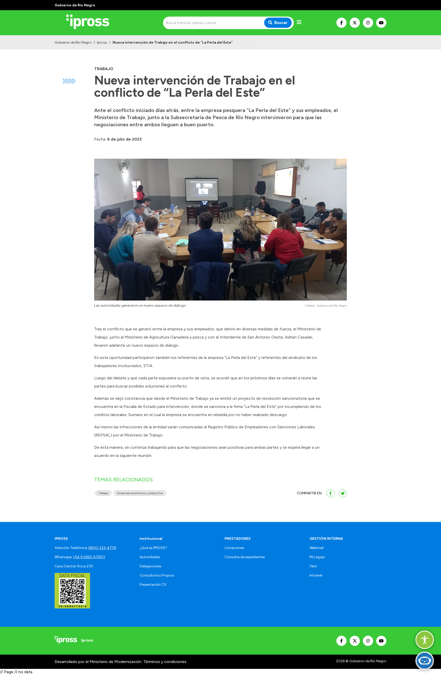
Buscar (281, 22)
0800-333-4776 (102, 548)
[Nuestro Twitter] (355, 23)
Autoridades (150, 557)
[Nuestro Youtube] (381, 23)
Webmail (317, 548)
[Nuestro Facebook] (341, 23)
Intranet (316, 575)
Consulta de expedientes (245, 557)
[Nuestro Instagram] (368, 23)
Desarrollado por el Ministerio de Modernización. (98, 661)
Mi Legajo (317, 557)
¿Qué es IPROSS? (153, 548)
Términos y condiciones (165, 661)
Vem (313, 566)
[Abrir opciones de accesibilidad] (424, 640)
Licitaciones (234, 548)
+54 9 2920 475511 (89, 557)
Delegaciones (151, 566)
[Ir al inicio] (91, 22)
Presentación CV (153, 584)
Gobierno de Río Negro (73, 42)
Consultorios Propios (157, 575)
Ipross (102, 42)
